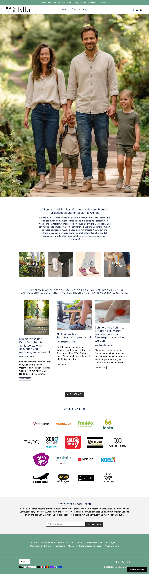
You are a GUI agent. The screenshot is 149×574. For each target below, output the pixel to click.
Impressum (59, 546)
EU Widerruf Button (137, 569)
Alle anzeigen (74, 394)
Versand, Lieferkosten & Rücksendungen (95, 542)
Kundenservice (48, 542)
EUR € (24, 561)
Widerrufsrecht (112, 546)
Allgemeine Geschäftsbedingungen (84, 546)
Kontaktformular (65, 542)
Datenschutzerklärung (40, 546)
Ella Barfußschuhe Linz (120, 567)
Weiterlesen (25, 379)
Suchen (34, 542)
